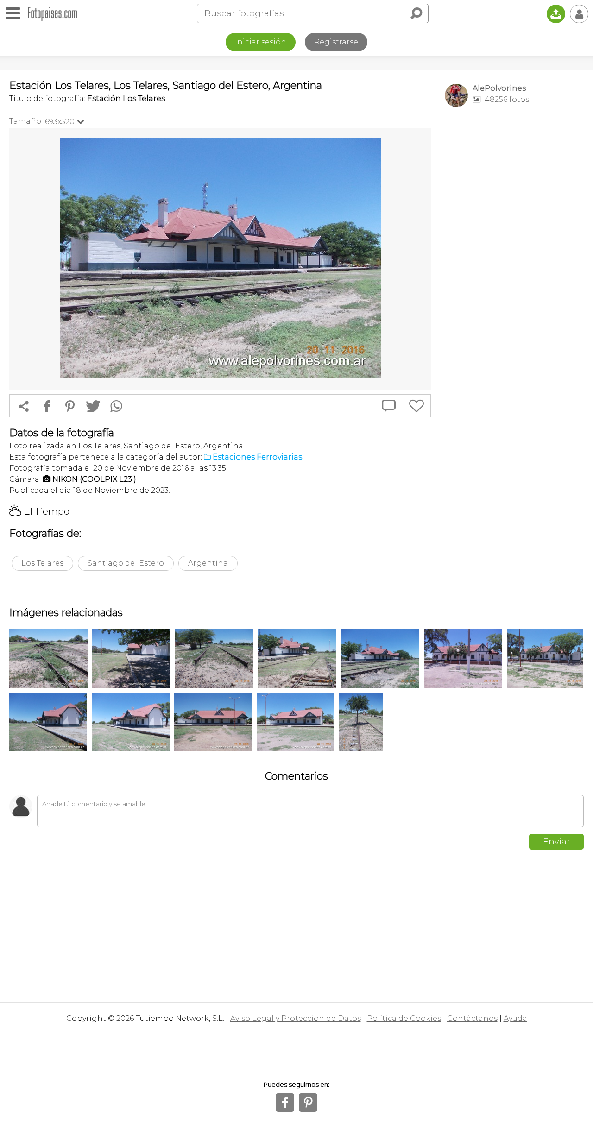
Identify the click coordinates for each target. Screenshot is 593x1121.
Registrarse (336, 42)
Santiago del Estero (126, 563)
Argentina (208, 563)
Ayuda (515, 1018)
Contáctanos (472, 1018)
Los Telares (42, 563)
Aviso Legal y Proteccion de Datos (295, 1018)
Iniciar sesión (260, 42)
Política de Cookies (404, 1018)
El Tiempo (39, 511)
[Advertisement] (514, 260)
